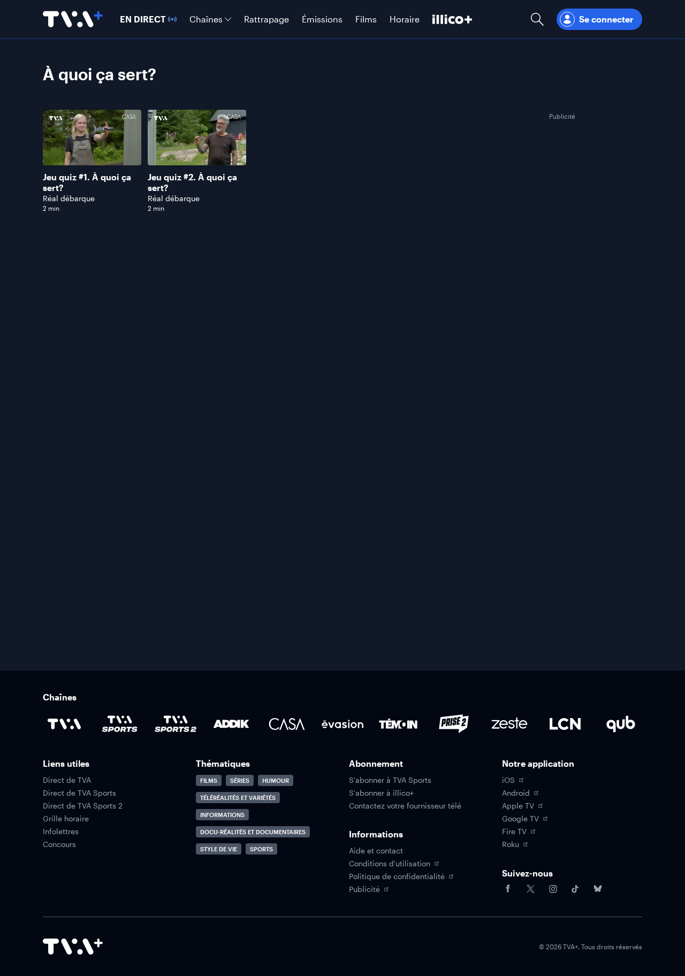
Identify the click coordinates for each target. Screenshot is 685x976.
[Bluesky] (598, 889)
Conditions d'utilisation (389, 863)
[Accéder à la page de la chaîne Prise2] (453, 724)
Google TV (520, 818)
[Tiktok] (575, 889)
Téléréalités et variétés (238, 797)
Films (208, 780)
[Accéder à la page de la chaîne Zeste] (509, 724)
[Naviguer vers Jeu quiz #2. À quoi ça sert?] (197, 161)
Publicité (364, 889)
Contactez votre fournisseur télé (405, 806)
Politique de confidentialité (397, 876)
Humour (275, 780)
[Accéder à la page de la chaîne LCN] (565, 724)
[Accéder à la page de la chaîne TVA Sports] (119, 724)
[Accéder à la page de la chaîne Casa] (286, 724)
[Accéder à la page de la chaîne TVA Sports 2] (175, 724)
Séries (239, 780)
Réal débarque (69, 198)
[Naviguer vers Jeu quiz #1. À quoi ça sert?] (92, 161)
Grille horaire (66, 818)
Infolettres (61, 831)
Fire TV (514, 831)
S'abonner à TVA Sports (390, 780)
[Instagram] (553, 889)
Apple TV (518, 806)
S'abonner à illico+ (381, 793)
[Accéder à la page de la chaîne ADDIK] (231, 724)
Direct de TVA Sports (79, 793)
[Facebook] (508, 889)
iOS (508, 780)
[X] (530, 889)
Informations (222, 814)
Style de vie (218, 848)
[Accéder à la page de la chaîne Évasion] (342, 724)
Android (516, 793)
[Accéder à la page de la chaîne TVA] (64, 724)
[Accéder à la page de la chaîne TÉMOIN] (398, 724)
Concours (59, 844)
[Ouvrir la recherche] (537, 19)
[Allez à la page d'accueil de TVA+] (73, 19)
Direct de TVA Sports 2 (83, 806)
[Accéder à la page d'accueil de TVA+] (73, 947)
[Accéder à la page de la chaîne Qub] (620, 724)
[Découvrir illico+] (452, 19)
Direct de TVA (67, 780)
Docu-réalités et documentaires (253, 831)
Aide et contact (376, 851)
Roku (510, 844)
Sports (261, 848)
